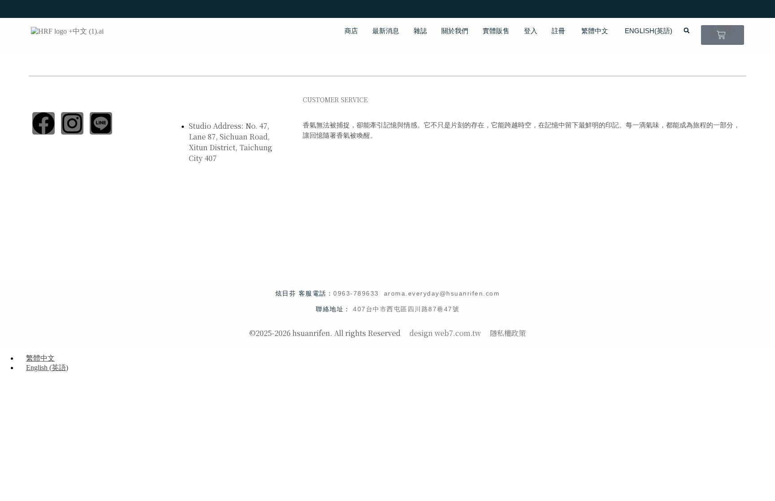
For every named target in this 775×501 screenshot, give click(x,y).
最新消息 (385, 31)
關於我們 (454, 31)
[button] (686, 30)
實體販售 (496, 31)
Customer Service (335, 99)
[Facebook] (43, 123)
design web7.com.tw (445, 333)
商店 (351, 31)
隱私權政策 (508, 333)
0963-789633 (358, 293)
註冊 (558, 31)
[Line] (101, 123)
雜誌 (420, 31)
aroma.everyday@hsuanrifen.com (442, 293)
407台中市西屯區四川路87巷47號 (406, 309)
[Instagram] (72, 123)
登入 (530, 31)
